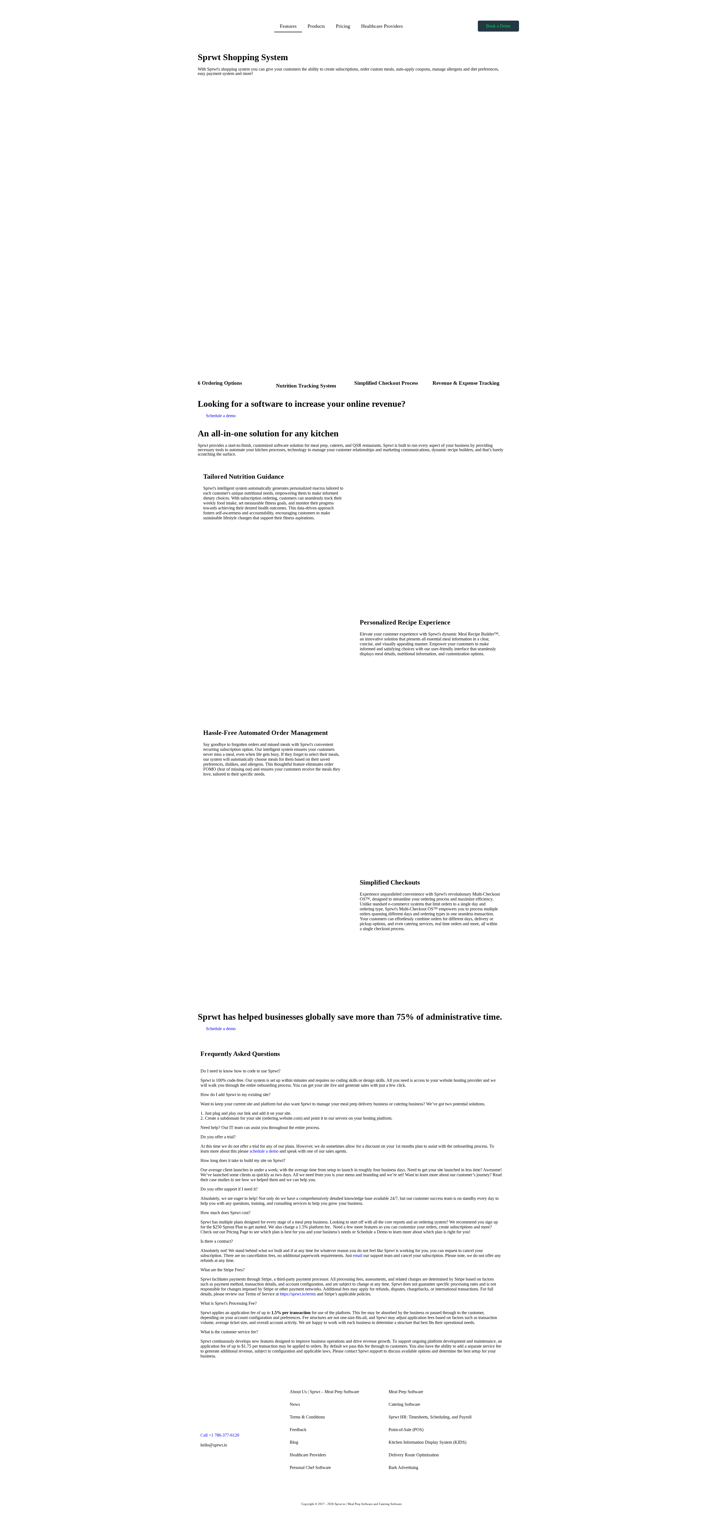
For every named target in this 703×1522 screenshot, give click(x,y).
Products (316, 26)
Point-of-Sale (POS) (406, 1429)
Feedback (298, 1429)
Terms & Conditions (307, 1417)
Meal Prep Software (406, 1391)
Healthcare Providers (382, 26)
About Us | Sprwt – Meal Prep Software (324, 1391)
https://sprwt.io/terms (298, 1294)
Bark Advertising (403, 1467)
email (357, 1255)
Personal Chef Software (310, 1467)
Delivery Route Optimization (414, 1455)
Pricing (343, 26)
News (295, 1404)
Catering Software (404, 1404)
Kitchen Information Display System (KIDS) (427, 1442)
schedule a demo (264, 1151)
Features (288, 26)
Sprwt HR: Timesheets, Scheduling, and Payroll (430, 1417)
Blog (294, 1442)
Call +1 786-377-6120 (219, 1435)
